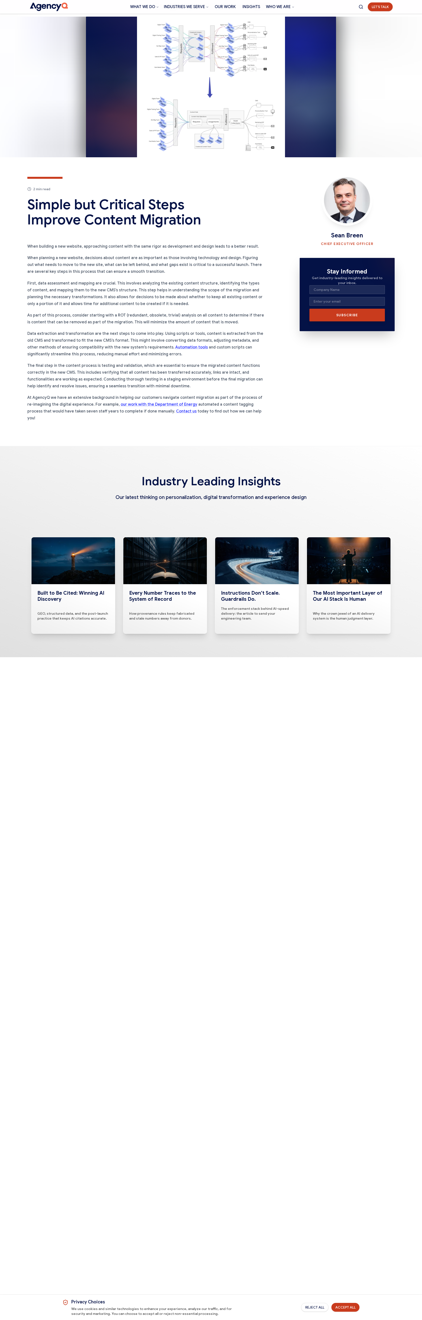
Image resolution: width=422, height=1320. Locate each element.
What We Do (142, 6)
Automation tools (191, 347)
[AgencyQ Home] (49, 7)
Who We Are (278, 6)
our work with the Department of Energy (159, 404)
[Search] (361, 7)
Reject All (314, 1307)
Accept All (345, 1307)
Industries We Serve (184, 6)
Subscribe (347, 315)
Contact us (186, 411)
